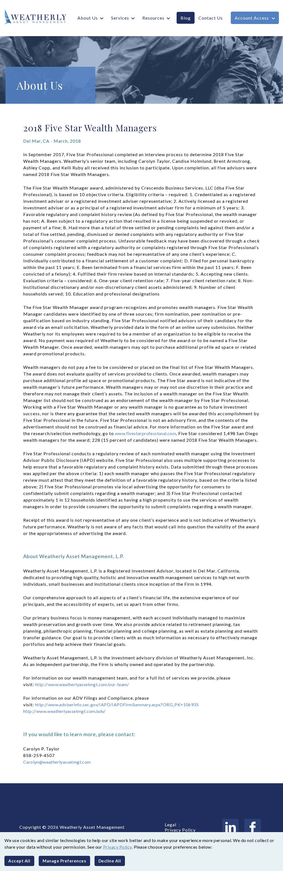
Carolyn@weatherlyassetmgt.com (57, 762)
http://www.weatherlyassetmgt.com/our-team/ (82, 684)
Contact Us (210, 17)
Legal (170, 824)
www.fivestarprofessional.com (145, 433)
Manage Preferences (64, 860)
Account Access (252, 17)
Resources (153, 17)
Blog (185, 17)
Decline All (109, 860)
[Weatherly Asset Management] (33, 17)
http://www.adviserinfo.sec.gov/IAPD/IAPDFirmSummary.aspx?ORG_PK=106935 (117, 704)
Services (120, 17)
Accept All (19, 860)
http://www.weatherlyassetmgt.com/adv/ (64, 711)
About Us (87, 17)
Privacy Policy (117, 846)
